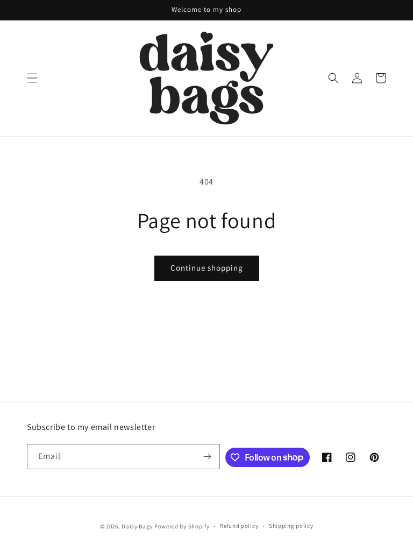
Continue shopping (206, 268)
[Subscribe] (207, 456)
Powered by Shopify (182, 526)
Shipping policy (291, 525)
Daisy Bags (137, 526)
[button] (32, 78)
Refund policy (239, 525)
